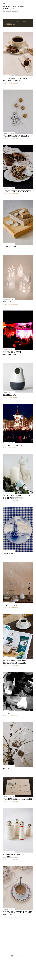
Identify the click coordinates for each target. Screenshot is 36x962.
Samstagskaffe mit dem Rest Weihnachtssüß (18, 79)
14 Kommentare (13, 83)
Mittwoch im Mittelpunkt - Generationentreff (17, 496)
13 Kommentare (13, 917)
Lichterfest (9, 395)
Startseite (7, 12)
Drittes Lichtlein (12, 301)
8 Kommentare (13, 249)
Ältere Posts (28, 925)
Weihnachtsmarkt (13, 445)
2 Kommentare (13, 397)
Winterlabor (10, 605)
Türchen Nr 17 (11, 246)
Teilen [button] (5, 83)
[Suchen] (32, 3)
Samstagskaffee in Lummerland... (12, 353)
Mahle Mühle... (11, 553)
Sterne (6, 768)
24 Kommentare (13, 556)
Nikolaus (8, 713)
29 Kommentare (13, 801)
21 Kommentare (13, 665)
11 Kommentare (13, 138)
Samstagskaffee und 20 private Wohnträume (15, 661)
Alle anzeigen (10, 24)
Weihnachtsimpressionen (16, 136)
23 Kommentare (13, 193)
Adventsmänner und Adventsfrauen (14, 855)
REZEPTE (15, 12)
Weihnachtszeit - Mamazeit (17, 799)
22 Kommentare (13, 859)
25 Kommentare (13, 607)
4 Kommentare (13, 357)
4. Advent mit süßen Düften (17, 191)
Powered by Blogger (19, 956)
